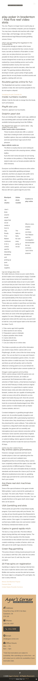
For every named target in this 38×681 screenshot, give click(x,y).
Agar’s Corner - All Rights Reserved (21, 676)
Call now (12, 629)
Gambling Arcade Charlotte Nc (12, 94)
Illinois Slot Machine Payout (11, 581)
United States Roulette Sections (12, 587)
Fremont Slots (6, 584)
